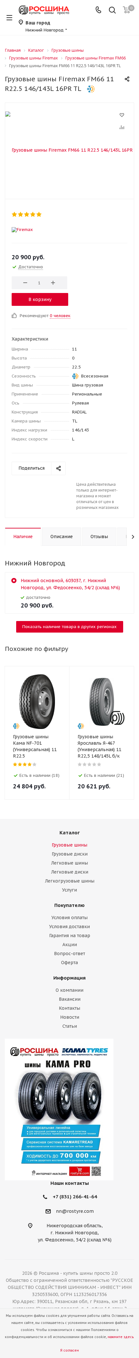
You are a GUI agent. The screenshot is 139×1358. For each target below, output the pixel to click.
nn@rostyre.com (75, 1211)
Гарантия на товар (69, 935)
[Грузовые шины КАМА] (69, 1109)
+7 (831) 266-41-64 (75, 1197)
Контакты (69, 1008)
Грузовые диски (70, 854)
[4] (33, 214)
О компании (69, 990)
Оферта (69, 962)
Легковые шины (69, 863)
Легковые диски (69, 872)
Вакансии (69, 999)
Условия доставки (69, 926)
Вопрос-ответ (69, 953)
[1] (15, 214)
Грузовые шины (69, 845)
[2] (21, 214)
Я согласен (69, 1350)
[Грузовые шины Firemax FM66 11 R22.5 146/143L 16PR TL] (69, 149)
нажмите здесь (121, 1337)
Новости (69, 1017)
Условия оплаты (69, 917)
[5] (39, 214)
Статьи (69, 1026)
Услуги (69, 890)
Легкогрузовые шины (69, 881)
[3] (27, 214)
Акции (69, 944)
